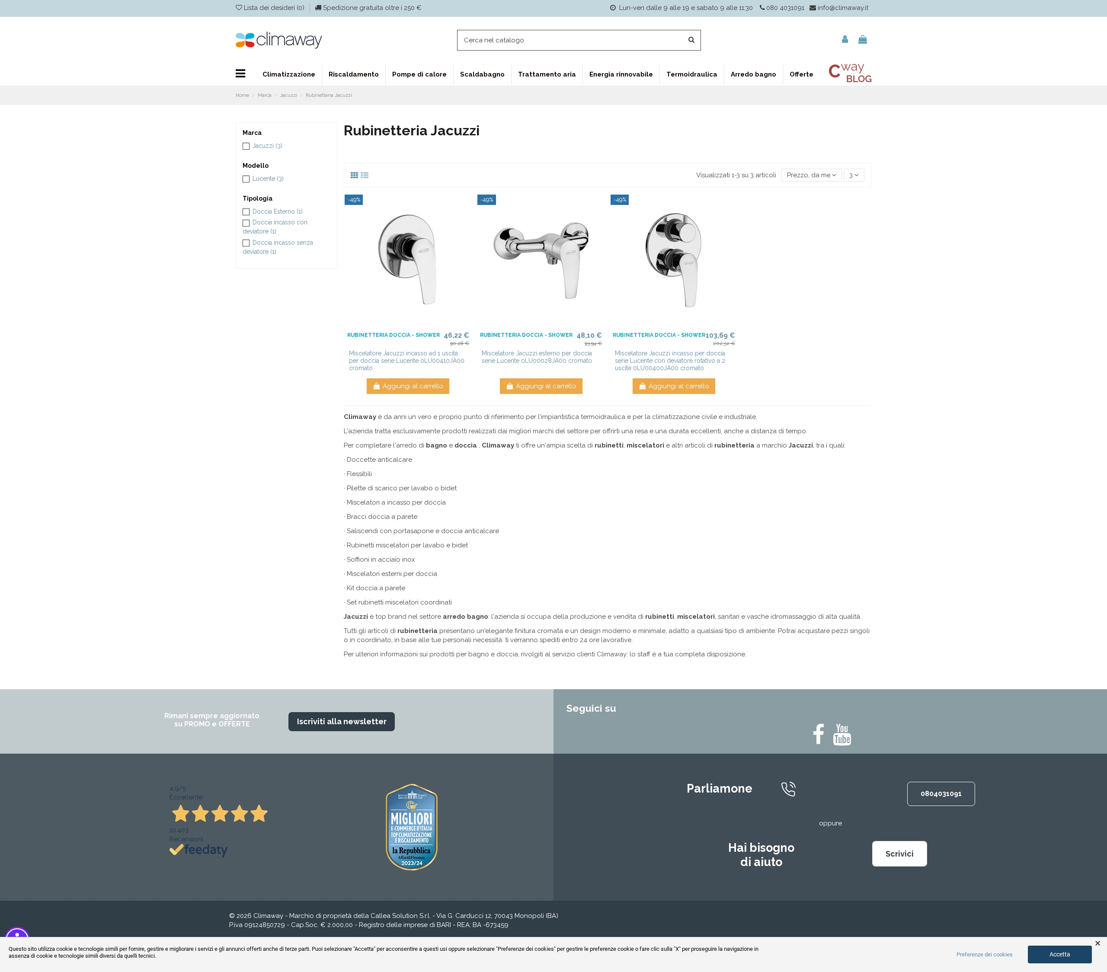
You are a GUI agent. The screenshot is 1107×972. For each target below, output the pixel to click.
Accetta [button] (1059, 954)
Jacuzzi (267, 145)
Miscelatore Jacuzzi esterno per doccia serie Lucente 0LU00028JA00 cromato (537, 357)
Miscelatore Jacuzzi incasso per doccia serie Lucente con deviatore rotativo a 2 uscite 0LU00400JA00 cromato (670, 360)
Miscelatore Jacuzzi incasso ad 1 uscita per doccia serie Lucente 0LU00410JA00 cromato (406, 360)
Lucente (268, 178)
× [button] (1098, 943)
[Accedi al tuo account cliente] (845, 40)
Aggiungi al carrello (413, 386)
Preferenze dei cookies (985, 954)
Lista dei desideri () (274, 8)
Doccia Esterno (278, 211)
